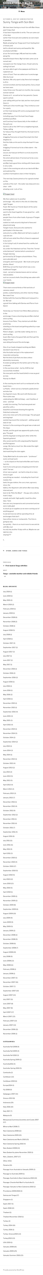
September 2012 (9, 815)
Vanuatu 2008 (8, 1247)
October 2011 (8, 828)
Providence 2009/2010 (11, 1191)
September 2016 (9, 677)
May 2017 (6, 665)
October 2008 (8, 943)
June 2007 (7, 1004)
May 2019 (6, 600)
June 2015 (7, 716)
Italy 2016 (6, 1107)
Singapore (7, 1199)
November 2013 (9, 759)
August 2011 (7, 836)
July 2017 (6, 656)
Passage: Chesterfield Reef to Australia (17, 1182)
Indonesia (6, 1103)
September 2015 (9, 712)
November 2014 (9, 733)
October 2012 (8, 811)
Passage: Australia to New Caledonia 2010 (18, 1178)
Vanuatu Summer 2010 (11, 1255)
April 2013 (7, 785)
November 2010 (9, 862)
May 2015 (6, 720)
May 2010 (6, 888)
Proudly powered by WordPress (13, 1270)
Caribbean (7, 1077)
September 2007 (9, 991)
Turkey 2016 (7, 1230)
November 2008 (9, 939)
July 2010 (6, 879)
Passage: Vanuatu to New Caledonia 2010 (18, 1187)
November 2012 (9, 806)
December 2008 (9, 935)
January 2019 (8, 613)
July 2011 (6, 841)
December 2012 (9, 802)
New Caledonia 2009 (11, 1135)
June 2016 (7, 690)
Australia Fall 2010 (10, 1055)
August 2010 (8, 875)
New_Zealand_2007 (10, 1157)
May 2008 (7, 965)
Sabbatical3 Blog (18, 3)
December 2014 (9, 729)
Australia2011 (8, 1064)
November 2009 (9, 901)
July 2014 (6, 746)
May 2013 (6, 780)
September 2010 (9, 871)
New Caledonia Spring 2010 (13, 1144)
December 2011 (9, 819)
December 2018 (9, 617)
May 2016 (6, 695)
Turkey (5, 1221)
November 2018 (9, 622)
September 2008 (9, 948)
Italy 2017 (6, 1111)
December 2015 (9, 703)
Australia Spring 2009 (11, 1060)
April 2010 (7, 892)
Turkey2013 (7, 1238)
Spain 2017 (7, 1204)
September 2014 (9, 742)
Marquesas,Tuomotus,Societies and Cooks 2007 (21, 1120)
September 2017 (9, 647)
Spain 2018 (7, 1208)
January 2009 (8, 931)
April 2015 (7, 725)
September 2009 (9, 909)
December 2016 (9, 669)
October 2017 (8, 643)
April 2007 (7, 1012)
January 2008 (8, 974)
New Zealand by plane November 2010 (17, 1152)
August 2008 (8, 952)
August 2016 (8, 682)
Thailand (6, 1212)
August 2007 (8, 995)
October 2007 (8, 986)
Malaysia (6, 1115)
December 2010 (9, 858)
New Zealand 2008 (10, 1148)
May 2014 (6, 755)
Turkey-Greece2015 (10, 1234)
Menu (23, 11)
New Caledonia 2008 (11, 1131)
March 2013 (7, 789)
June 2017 (7, 660)
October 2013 (8, 763)
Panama (6, 1165)
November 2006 (9, 1034)
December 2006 (9, 1029)
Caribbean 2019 (9, 1081)
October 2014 (8, 737)
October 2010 (8, 866)
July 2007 (6, 999)
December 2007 (9, 978)
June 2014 (7, 750)
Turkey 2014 (7, 1225)
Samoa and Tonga (19, 551)
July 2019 (6, 592)
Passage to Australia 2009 (13, 1174)
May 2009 (7, 926)
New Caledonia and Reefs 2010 (14, 1139)
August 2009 (8, 913)
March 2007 (7, 1016)
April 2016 (7, 699)
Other (8, 551)
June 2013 (7, 776)
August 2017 (8, 652)
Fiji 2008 (6, 1090)
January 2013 (8, 798)
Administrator (26, 19)
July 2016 (6, 686)
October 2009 (8, 905)
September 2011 (9, 832)
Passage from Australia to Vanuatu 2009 (18, 1169)
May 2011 (6, 849)
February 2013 (8, 793)
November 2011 (9, 823)
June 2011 (6, 845)
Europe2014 (7, 1085)
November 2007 (9, 982)
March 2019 (7, 604)
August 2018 (8, 630)
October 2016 (8, 673)
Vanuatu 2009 (8, 1251)
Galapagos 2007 (9, 1094)
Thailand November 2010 (12, 1217)
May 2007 (7, 1008)
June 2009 (7, 922)
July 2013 (6, 772)
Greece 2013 (8, 1098)
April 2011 (6, 853)
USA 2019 (7, 1242)
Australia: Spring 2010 (11, 1068)
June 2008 (7, 961)
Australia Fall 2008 (10, 1047)
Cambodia (7, 1072)
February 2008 (8, 969)
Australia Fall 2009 (10, 1051)
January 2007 (8, 1025)
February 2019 (8, 609)
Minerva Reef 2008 (10, 1127)
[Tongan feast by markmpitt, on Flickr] (8, 194)
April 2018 (7, 639)
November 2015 (9, 707)
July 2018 (6, 635)
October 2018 (8, 626)
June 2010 (7, 883)
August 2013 (8, 768)
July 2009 (6, 918)
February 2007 (8, 1021)
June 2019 (7, 596)
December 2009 (9, 896)
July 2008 (6, 956)
